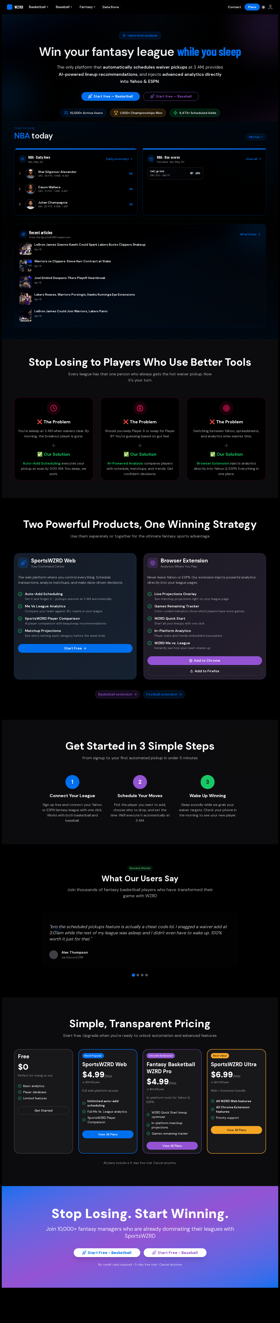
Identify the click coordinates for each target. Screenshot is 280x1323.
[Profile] (270, 7)
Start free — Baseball (174, 96)
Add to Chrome (207, 660)
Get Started (43, 1110)
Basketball (38, 7)
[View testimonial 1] (133, 975)
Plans (252, 7)
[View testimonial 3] (142, 975)
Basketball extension (115, 694)
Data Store (111, 7)
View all (251, 159)
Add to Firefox (207, 671)
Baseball (64, 7)
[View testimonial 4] (146, 975)
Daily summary (117, 159)
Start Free (73, 648)
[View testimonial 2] (137, 975)
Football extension (161, 694)
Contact (234, 7)
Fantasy (87, 7)
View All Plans (108, 1134)
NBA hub (254, 137)
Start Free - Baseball (178, 1252)
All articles (248, 234)
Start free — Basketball (113, 96)
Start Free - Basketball (109, 1252)
